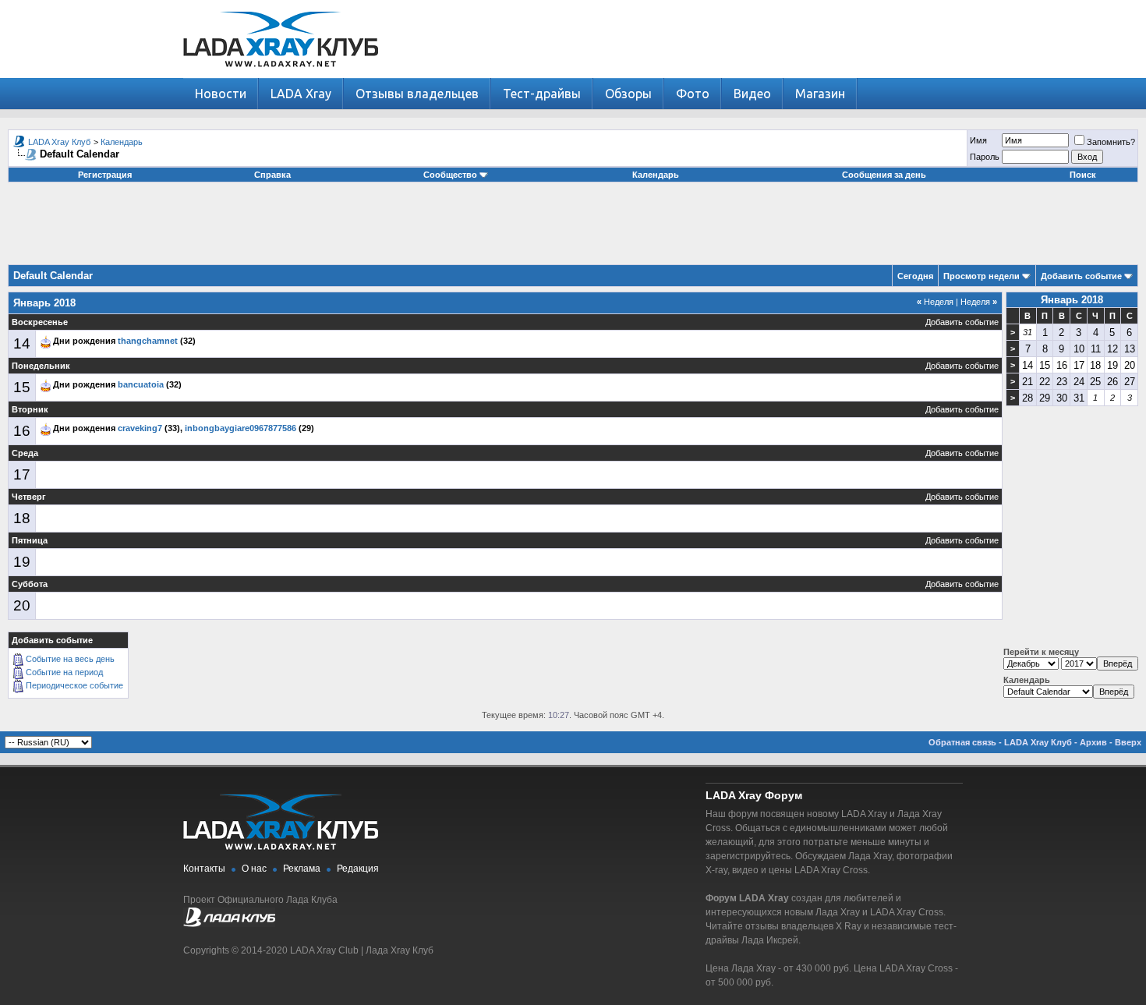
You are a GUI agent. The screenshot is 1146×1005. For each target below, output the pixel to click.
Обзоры (628, 94)
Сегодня (915, 276)
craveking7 (140, 428)
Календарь (122, 142)
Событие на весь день (70, 659)
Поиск (1083, 174)
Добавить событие (1081, 276)
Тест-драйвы (542, 94)
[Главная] (280, 74)
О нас (254, 868)
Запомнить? (1111, 142)
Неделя (935, 301)
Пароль (984, 156)
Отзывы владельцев (417, 94)
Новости (220, 94)
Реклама (301, 868)
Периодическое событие (74, 685)
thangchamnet (148, 340)
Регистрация (105, 174)
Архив (1093, 742)
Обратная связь (962, 742)
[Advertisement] (573, 229)
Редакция (358, 868)
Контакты (204, 868)
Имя (978, 140)
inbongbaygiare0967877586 (240, 428)
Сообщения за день (884, 174)
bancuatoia (141, 384)
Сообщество (450, 174)
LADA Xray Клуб (59, 142)
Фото (692, 94)
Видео (752, 94)
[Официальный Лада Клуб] (229, 923)
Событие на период (64, 672)
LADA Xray (301, 94)
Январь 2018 (1072, 300)
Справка (272, 174)
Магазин (820, 94)
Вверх (1128, 742)
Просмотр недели (981, 276)
